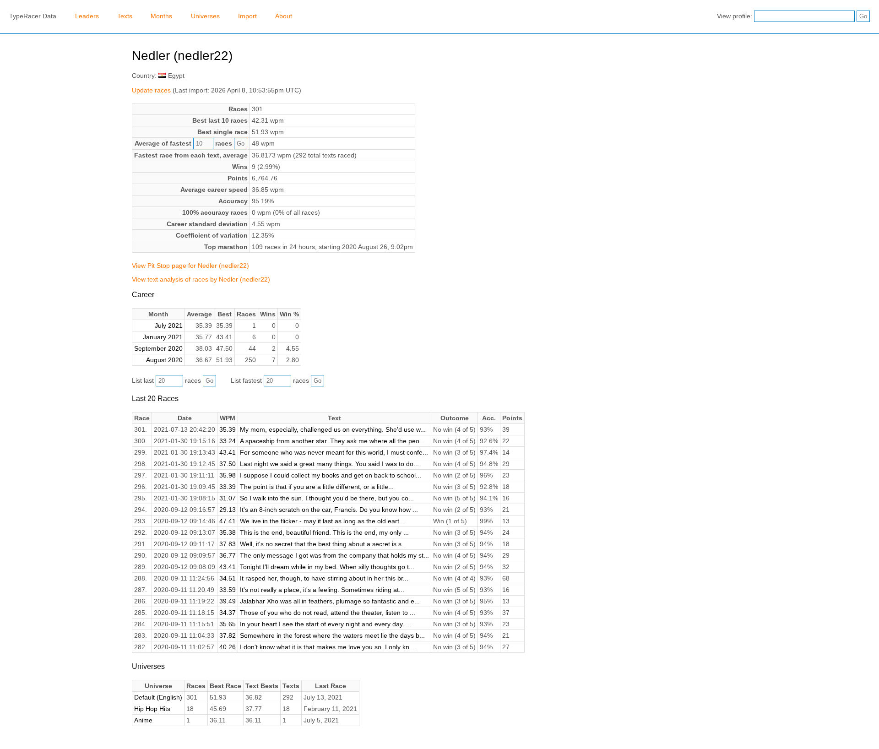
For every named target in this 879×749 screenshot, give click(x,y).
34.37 (227, 612)
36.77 (227, 555)
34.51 (227, 578)
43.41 (227, 452)
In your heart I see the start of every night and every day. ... (326, 624)
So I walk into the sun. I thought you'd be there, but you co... (327, 498)
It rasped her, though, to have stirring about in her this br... (324, 578)
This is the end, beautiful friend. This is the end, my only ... (324, 532)
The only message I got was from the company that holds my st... (334, 555)
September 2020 (158, 348)
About (283, 16)
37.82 (227, 635)
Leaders (87, 16)
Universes (205, 16)
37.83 (227, 544)
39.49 (227, 601)
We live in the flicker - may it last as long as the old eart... (322, 521)
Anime (143, 720)
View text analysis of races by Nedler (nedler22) (201, 279)
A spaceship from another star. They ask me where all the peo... (332, 441)
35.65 (227, 624)
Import (247, 16)
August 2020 (164, 360)
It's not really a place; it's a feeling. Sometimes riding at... (322, 589)
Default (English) (158, 697)
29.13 (227, 509)
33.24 (227, 441)
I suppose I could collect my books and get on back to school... (330, 475)
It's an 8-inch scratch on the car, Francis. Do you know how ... (329, 509)
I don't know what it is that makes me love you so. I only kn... (327, 647)
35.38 (227, 532)
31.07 (227, 498)
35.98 (227, 475)
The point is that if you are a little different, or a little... (317, 486)
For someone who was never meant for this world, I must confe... (334, 452)
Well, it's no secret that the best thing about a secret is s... (323, 544)
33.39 (227, 486)
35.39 (227, 429)
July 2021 (169, 325)
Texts (124, 16)
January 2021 (163, 337)
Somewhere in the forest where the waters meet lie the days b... (332, 635)
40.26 (227, 647)
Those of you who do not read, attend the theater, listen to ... (327, 612)
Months (161, 16)
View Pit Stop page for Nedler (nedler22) (190, 265)
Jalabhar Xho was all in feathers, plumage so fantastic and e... (330, 601)
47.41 (227, 521)
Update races (151, 90)
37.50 (227, 463)
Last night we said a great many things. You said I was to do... (329, 463)
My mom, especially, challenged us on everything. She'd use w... (333, 429)
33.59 (227, 589)
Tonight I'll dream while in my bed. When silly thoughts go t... (327, 566)
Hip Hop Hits (152, 708)
